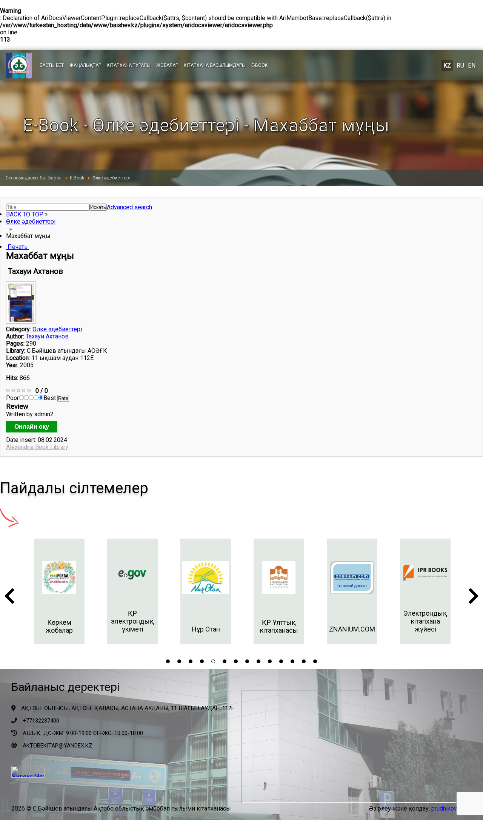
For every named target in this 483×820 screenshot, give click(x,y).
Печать (17, 246)
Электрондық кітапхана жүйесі (425, 621)
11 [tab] (281, 661)
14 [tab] (315, 661)
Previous (9, 598)
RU (460, 65)
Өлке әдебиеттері (30, 221)
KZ (447, 65)
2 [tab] (179, 661)
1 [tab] (168, 661)
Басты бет (52, 65)
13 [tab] (304, 661)
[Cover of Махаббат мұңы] (22, 321)
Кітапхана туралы (129, 65)
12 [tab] (292, 661)
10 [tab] (270, 661)
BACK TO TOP (24, 214)
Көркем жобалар (59, 626)
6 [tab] (224, 661)
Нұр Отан (206, 629)
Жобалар (167, 65)
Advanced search (129, 207)
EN (471, 65)
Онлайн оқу (31, 426)
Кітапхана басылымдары (215, 65)
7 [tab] (236, 661)
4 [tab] (202, 661)
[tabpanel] (59, 591)
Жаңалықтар (85, 65)
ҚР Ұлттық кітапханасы (279, 626)
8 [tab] (247, 661)
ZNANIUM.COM (352, 629)
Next (473, 598)
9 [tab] (258, 661)
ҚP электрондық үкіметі (132, 621)
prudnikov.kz (447, 808)
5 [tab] (213, 661)
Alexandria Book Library (37, 447)
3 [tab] (190, 661)
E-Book (259, 65)
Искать (98, 207)
